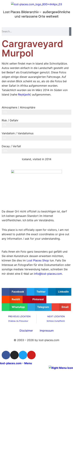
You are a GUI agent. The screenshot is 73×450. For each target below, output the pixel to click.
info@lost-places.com (48, 273)
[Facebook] (6, 355)
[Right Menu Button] (61, 367)
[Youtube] (31, 355)
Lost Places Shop (38, 260)
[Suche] (70, 31)
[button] (14, 292)
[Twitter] (23, 355)
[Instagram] (14, 355)
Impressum (47, 330)
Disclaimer (26, 330)
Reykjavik (24, 94)
